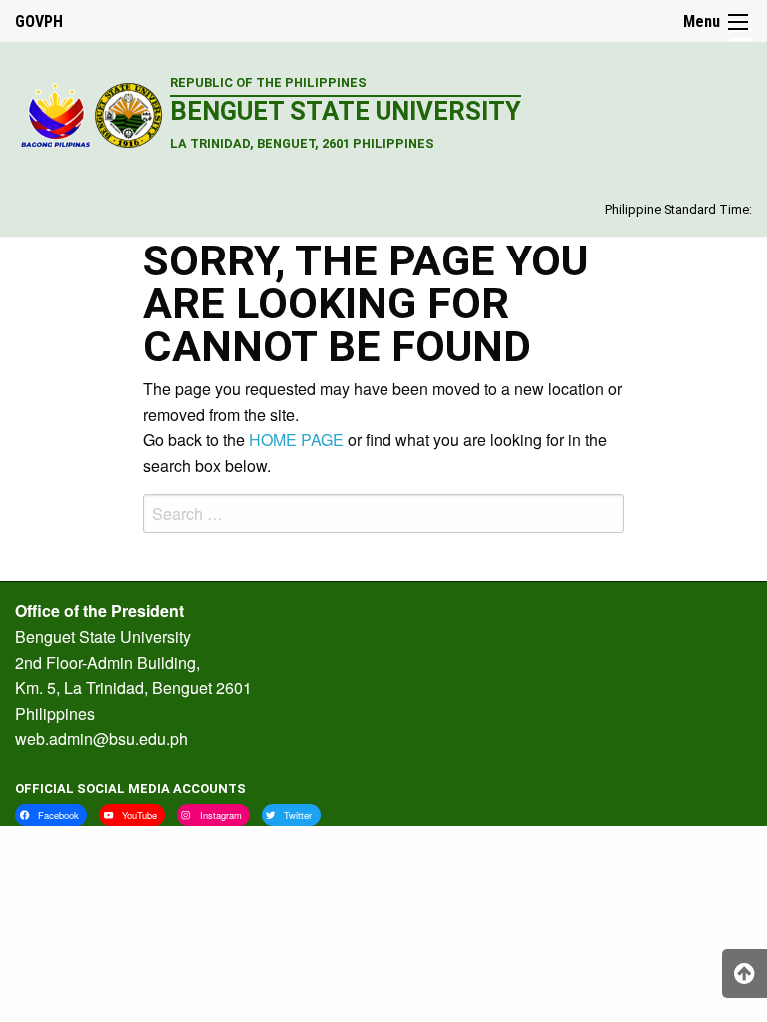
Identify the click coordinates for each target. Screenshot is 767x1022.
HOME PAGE (296, 439)
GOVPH (39, 21)
